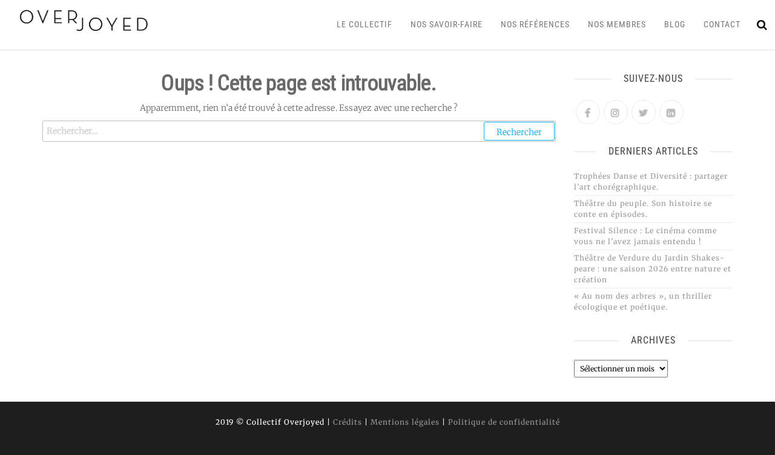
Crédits (347, 422)
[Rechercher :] (299, 131)
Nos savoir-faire (447, 24)
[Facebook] (588, 112)
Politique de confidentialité (504, 422)
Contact (722, 24)
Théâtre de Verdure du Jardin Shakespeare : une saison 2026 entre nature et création (652, 268)
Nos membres (617, 24)
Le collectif (364, 24)
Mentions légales (405, 422)
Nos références (535, 24)
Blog (674, 24)
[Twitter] (644, 112)
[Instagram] (616, 112)
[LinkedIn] (671, 112)
